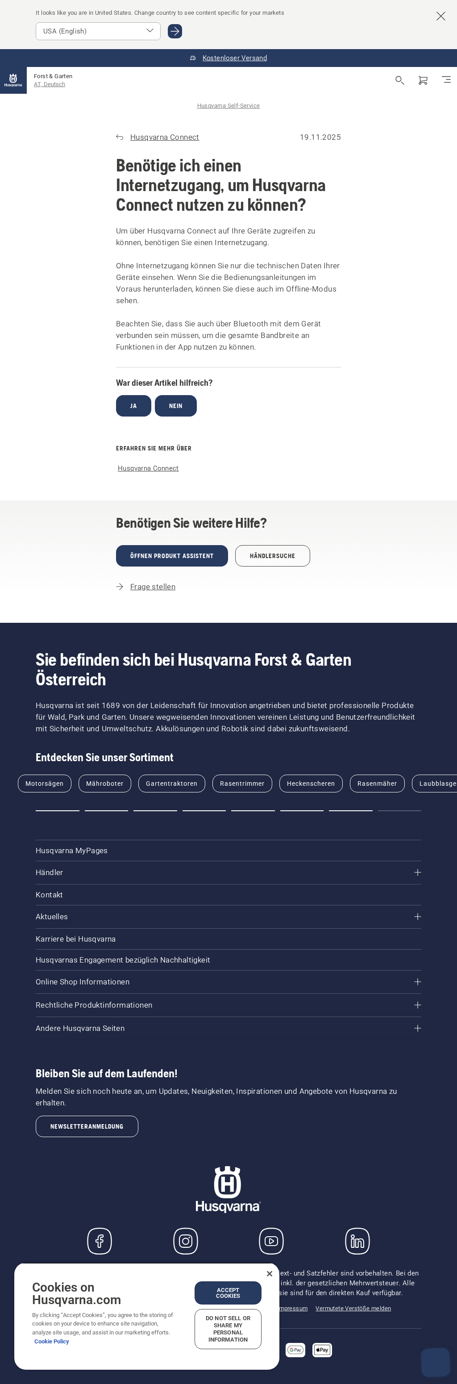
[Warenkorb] (423, 80)
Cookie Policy (51, 1341)
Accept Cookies (228, 1293)
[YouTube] (271, 1241)
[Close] (269, 1273)
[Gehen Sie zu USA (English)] (175, 31)
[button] (57, 810)
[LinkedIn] (357, 1241)
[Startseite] (13, 80)
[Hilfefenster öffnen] (435, 1362)
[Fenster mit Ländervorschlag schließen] (441, 16)
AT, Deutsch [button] (49, 84)
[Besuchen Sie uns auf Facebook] (99, 1241)
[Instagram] (185, 1241)
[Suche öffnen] (400, 80)
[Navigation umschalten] (446, 80)
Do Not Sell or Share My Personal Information (228, 1329)
